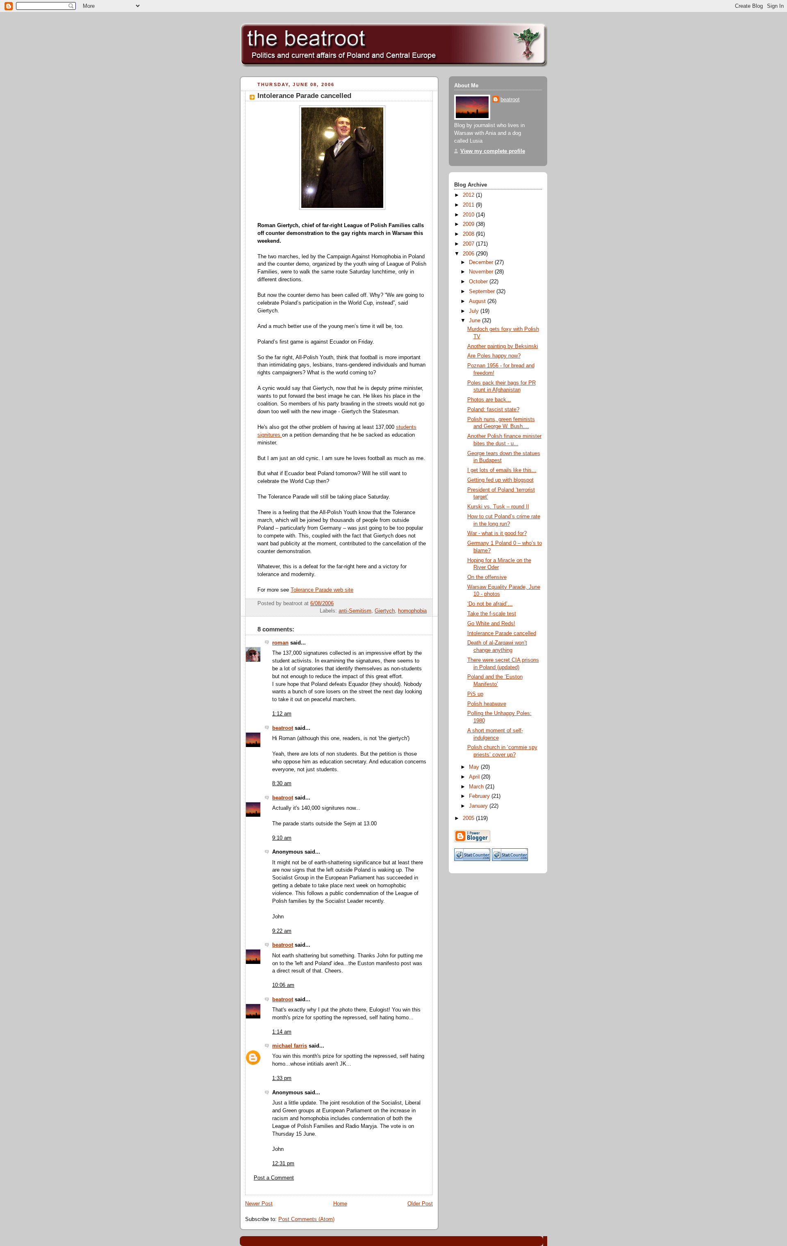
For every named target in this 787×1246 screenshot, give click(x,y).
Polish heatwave (486, 704)
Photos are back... (489, 400)
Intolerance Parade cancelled (304, 96)
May (475, 767)
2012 (469, 195)
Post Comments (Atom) (306, 1219)
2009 (469, 224)
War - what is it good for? (497, 533)
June (475, 320)
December (482, 262)
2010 (469, 215)
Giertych (385, 611)
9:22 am (281, 931)
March (477, 787)
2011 (469, 205)
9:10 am (281, 838)
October (479, 282)
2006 (469, 254)
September (482, 291)
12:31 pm (283, 1163)
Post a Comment (274, 1178)
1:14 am (281, 1032)
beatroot (282, 728)
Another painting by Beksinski (502, 346)
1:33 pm (281, 1078)
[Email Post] (426, 603)
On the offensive (487, 577)
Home (340, 1204)
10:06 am (283, 985)
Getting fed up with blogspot (500, 480)
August (478, 301)
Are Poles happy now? (494, 356)
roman (280, 643)
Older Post (420, 1204)
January (479, 806)
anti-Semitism (355, 611)
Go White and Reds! (491, 623)
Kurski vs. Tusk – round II (498, 507)
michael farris (289, 1046)
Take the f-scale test (491, 614)
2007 (469, 244)
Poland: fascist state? (493, 409)
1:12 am (281, 714)
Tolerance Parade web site (322, 590)
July (474, 311)
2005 (469, 818)
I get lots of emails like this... (502, 470)
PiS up (475, 694)
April (475, 777)
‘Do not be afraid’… (490, 604)
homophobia (412, 611)
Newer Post (259, 1204)
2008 (469, 234)
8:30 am (281, 783)
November (482, 272)
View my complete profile (492, 151)
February (480, 796)
